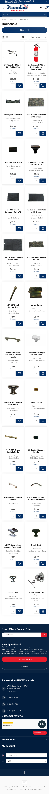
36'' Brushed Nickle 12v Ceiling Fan (13, 66)
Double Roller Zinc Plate (36, 594)
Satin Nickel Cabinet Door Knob (13, 403)
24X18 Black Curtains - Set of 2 (13, 211)
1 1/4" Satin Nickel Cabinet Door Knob (13, 546)
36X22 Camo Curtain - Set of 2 (36, 258)
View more (38, 733)
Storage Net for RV (13, 115)
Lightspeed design (24, 789)
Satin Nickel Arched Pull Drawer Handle (36, 498)
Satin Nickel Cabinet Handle (13, 498)
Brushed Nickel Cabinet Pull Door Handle (13, 355)
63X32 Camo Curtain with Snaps (36, 116)
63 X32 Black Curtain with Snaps (36, 211)
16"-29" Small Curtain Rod (13, 306)
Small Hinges (36, 402)
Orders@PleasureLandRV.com (18, 711)
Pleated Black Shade (12, 162)
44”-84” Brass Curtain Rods (13, 451)
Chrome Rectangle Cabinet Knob (36, 354)
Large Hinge (36, 305)
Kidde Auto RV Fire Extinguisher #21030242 (36, 67)
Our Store (25, 667)
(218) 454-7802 (13, 697)
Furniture (13, 20)
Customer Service (24, 659)
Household (24, 20)
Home (4, 20)
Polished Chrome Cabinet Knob (36, 163)
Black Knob (36, 545)
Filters (23, 30)
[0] (46, 7)
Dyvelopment (37, 789)
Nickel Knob (13, 593)
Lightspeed (13, 789)
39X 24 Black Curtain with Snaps (13, 258)
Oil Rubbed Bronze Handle (36, 451)
